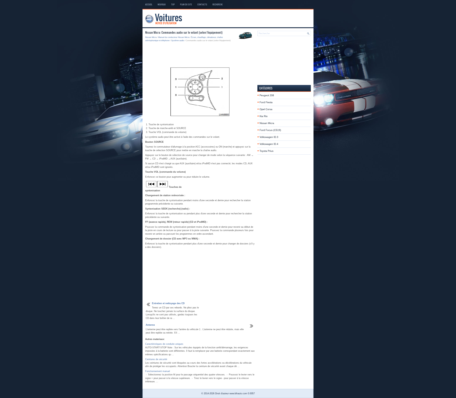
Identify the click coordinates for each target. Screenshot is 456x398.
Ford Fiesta (266, 102)
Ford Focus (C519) (270, 130)
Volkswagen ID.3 (269, 137)
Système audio (177, 40)
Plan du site (186, 4)
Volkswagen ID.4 (269, 144)
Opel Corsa (266, 109)
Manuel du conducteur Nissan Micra (173, 37)
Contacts (202, 4)
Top (173, 4)
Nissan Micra (151, 37)
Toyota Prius (266, 150)
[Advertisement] (200, 54)
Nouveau (162, 4)
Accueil (148, 4)
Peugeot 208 (267, 95)
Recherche (218, 4)
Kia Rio (264, 116)
